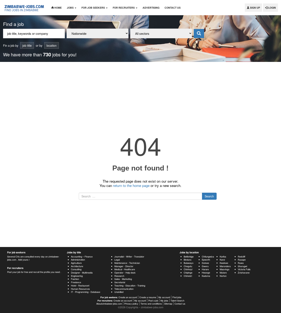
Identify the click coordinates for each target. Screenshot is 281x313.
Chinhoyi (188, 269)
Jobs (70, 7)
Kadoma (206, 275)
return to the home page (131, 185)
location (51, 45)
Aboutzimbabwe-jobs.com (109, 303)
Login (272, 7)
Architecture (77, 266)
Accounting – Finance (82, 256)
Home (58, 7)
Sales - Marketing (123, 279)
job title (27, 45)
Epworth (206, 259)
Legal (117, 259)
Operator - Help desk (125, 272)
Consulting (76, 269)
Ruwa (241, 262)
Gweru (205, 266)
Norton (223, 275)
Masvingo (224, 269)
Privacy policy (131, 303)
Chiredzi (188, 275)
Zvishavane (244, 272)
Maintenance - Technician (127, 262)
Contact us (173, 7)
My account (164, 297)
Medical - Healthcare (124, 269)
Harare (205, 269)
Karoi (222, 259)
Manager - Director (123, 266)
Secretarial (119, 282)
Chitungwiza (208, 256)
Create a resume (147, 297)
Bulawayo (188, 262)
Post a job (153, 300)
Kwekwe (224, 262)
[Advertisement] (140, 93)
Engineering (77, 275)
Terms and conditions (151, 303)
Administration (78, 259)
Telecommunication (124, 288)
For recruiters (124, 7)
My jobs (164, 300)
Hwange (206, 272)
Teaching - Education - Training (129, 285)
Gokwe (205, 262)
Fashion (75, 279)
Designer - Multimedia (82, 272)
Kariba (223, 256)
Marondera (225, 266)
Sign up (254, 7)
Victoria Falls (244, 269)
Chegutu (188, 266)
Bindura (187, 259)
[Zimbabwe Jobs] (24, 7)
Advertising (151, 7)
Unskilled (118, 291)
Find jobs (176, 297)
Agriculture (76, 262)
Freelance (76, 282)
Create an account (127, 297)
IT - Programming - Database (85, 291)
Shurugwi (242, 266)
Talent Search (177, 300)
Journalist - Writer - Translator (129, 256)
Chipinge (188, 272)
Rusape (242, 259)
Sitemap (168, 303)
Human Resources (80, 288)
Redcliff (241, 256)
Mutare (223, 272)
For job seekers (93, 7)
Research (119, 275)
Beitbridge (189, 256)
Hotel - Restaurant (80, 285)
